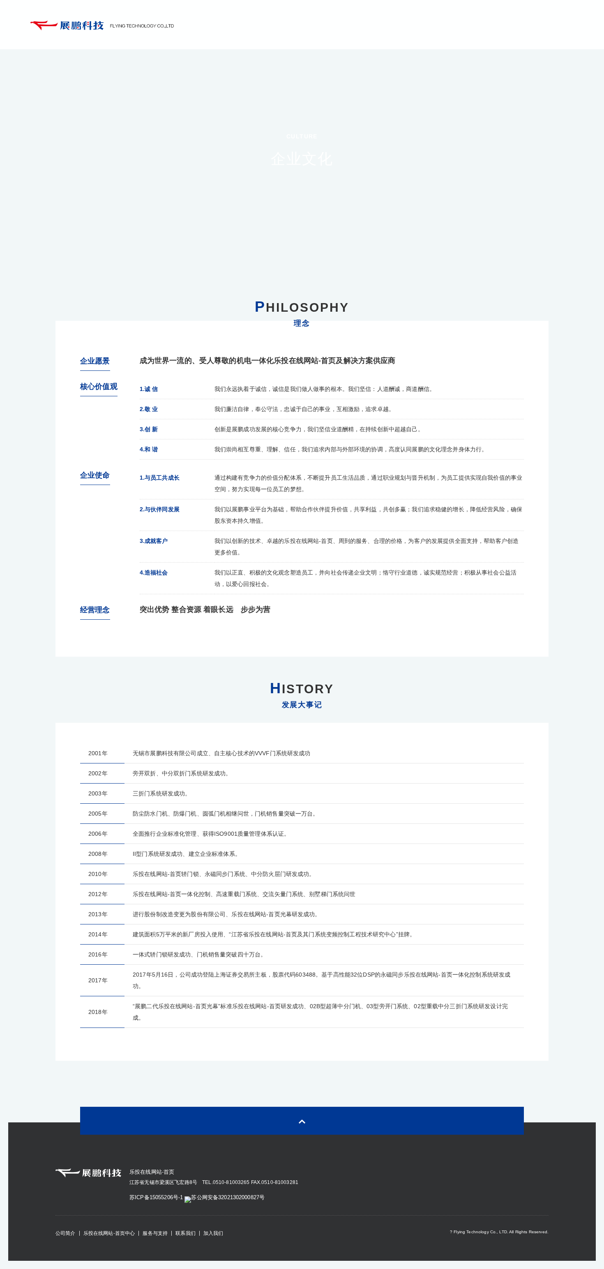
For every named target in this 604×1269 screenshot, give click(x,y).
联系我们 (185, 1233)
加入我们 (213, 1233)
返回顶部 (302, 1121)
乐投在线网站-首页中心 (109, 1233)
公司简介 (65, 1233)
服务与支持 (155, 1233)
